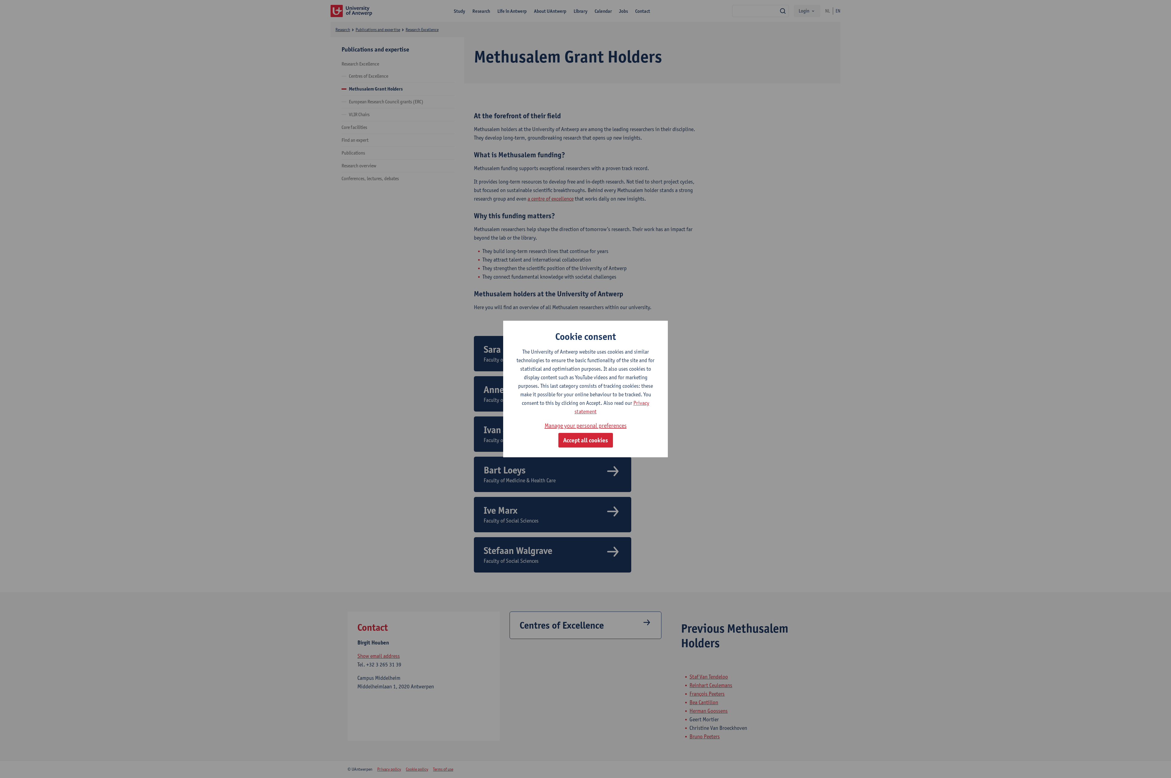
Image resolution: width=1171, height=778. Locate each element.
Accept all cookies (585, 440)
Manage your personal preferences (586, 425)
